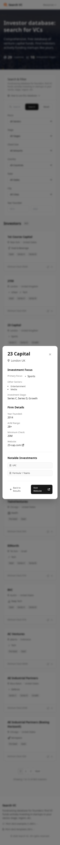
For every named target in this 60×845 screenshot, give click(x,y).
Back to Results (17, 489)
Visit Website (37, 489)
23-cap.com (14, 445)
